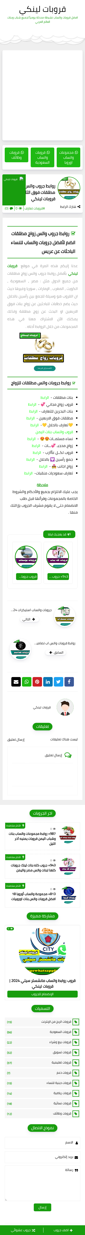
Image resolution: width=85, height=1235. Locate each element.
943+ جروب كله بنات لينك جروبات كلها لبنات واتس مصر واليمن (57, 576)
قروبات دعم (39, 1073)
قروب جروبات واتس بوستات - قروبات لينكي (26, 576)
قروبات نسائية (39, 1103)
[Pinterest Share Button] (48, 682)
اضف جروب (61, 1230)
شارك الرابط (68, 207)
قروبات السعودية (39, 1032)
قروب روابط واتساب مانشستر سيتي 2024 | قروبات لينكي (42, 983)
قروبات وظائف (15, 155)
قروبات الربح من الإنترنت (39, 1022)
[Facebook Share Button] (69, 682)
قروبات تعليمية (39, 1062)
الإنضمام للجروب (42, 994)
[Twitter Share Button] (58, 682)
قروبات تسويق (39, 1052)
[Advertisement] (42, 95)
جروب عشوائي (21, 1230)
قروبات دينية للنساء (39, 1083)
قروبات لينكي (42, 9)
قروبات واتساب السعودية (42, 157)
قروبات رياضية (39, 1093)
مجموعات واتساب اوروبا (66, 157)
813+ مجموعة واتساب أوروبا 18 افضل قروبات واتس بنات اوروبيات (33, 896)
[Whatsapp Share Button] (26, 682)
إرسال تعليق (16, 739)
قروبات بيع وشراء (39, 1042)
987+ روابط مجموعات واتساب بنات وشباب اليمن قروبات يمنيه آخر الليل (32, 839)
